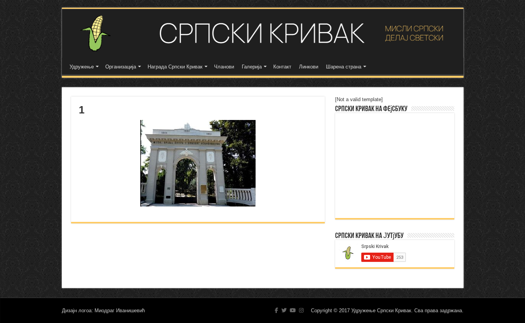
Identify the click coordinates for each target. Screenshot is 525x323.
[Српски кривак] (263, 33)
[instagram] (301, 310)
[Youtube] (293, 310)
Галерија (252, 67)
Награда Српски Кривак (175, 67)
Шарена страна (343, 67)
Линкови (308, 67)
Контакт (282, 67)
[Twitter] (284, 310)
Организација (120, 67)
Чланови (224, 67)
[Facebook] (276, 310)
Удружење (82, 67)
